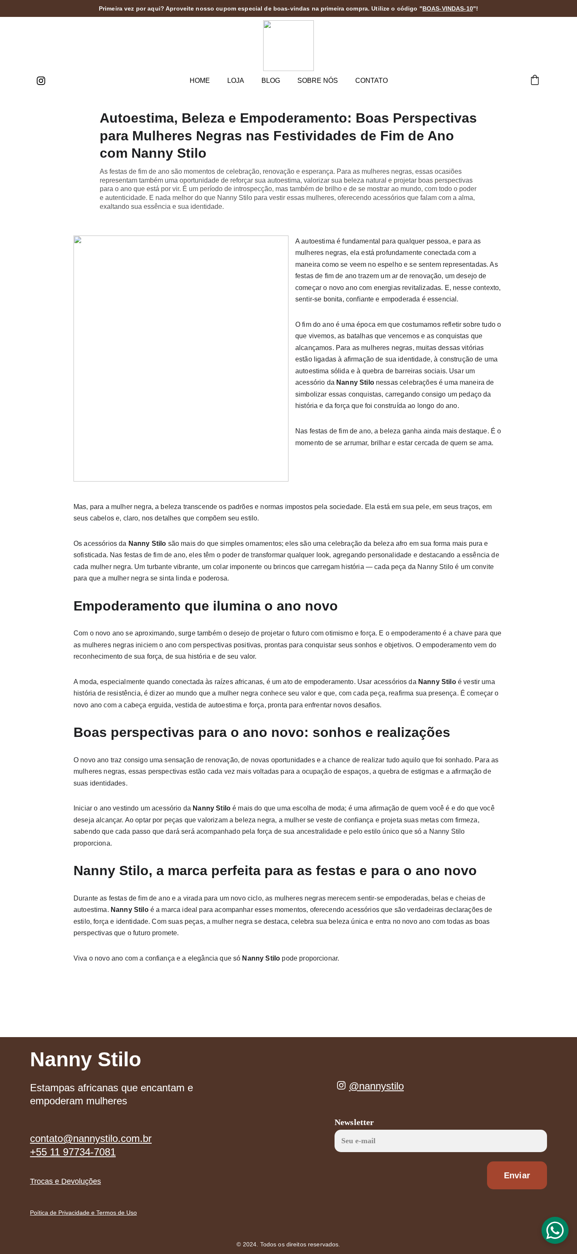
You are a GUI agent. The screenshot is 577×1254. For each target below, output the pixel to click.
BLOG (270, 80)
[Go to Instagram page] (41, 81)
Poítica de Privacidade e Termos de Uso (83, 1212)
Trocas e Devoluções (65, 1181)
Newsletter (354, 1122)
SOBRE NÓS (317, 80)
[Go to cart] (534, 80)
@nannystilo (376, 1086)
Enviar (517, 1175)
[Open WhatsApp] (555, 1230)
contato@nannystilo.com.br (91, 1138)
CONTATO (371, 80)
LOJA (235, 80)
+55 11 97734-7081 (73, 1152)
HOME (200, 80)
